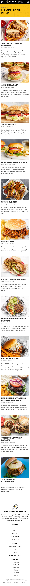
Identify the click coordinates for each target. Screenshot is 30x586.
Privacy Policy (3, 581)
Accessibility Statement (16, 581)
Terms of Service (9, 581)
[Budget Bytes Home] (15, 2)
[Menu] (2, 2)
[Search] (28, 2)
